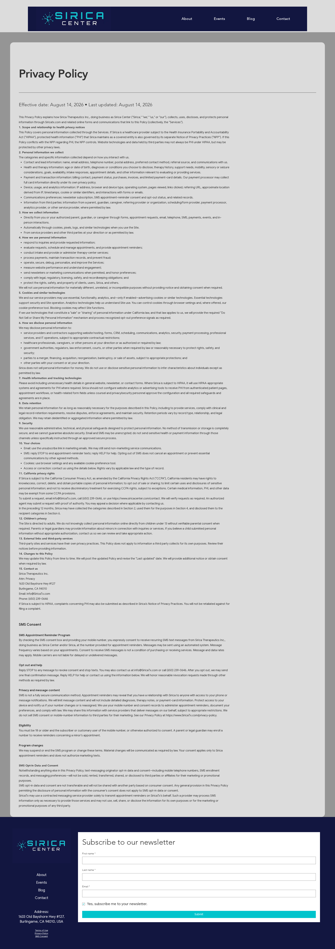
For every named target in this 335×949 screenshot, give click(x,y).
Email (86, 886)
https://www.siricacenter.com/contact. (136, 498)
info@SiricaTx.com (64, 498)
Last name (88, 869)
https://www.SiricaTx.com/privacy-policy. (191, 715)
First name (88, 853)
